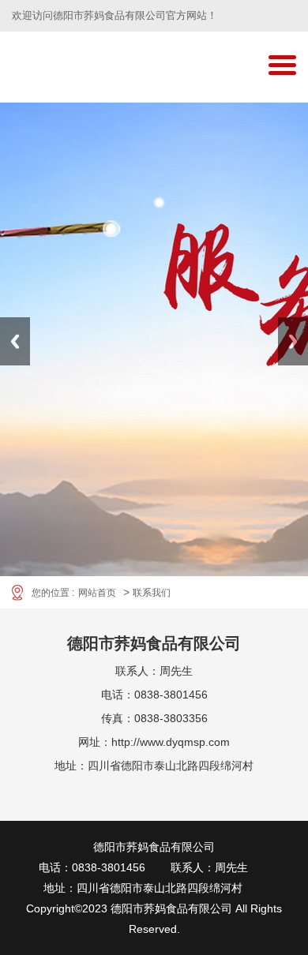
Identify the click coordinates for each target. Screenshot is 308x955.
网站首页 (97, 592)
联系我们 (152, 592)
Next (293, 341)
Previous (15, 341)
